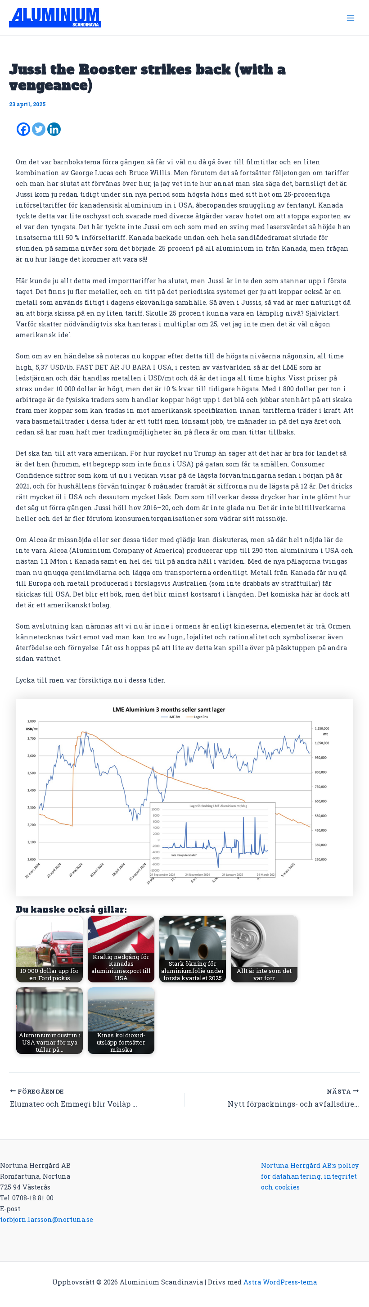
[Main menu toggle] (350, 18)
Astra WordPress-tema (280, 1282)
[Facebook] (23, 129)
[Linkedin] (54, 129)
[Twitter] (38, 129)
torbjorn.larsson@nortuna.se (46, 1219)
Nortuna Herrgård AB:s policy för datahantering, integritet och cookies (310, 1176)
